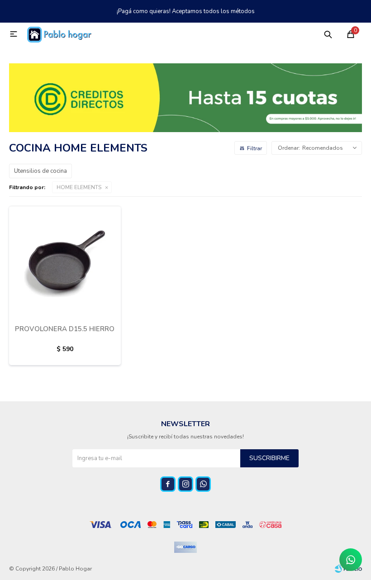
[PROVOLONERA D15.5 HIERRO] (65, 262)
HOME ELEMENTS (79, 187)
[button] (328, 34)
